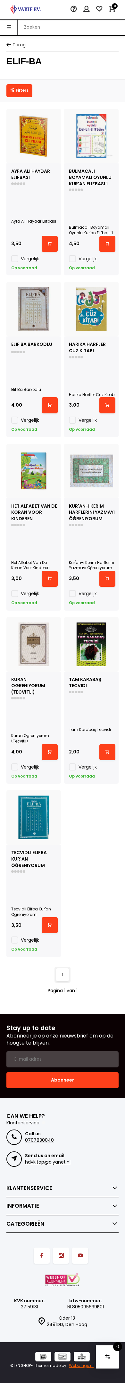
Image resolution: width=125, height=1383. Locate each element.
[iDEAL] (43, 1357)
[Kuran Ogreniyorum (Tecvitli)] (33, 644)
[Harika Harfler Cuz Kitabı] (91, 309)
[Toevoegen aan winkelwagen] (50, 244)
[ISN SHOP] (25, 9)
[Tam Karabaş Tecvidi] (91, 644)
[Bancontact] (62, 1357)
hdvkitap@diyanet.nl (48, 1162)
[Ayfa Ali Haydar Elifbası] (33, 136)
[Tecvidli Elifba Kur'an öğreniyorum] (33, 817)
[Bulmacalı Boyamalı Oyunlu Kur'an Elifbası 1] (91, 136)
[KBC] (82, 1357)
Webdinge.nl (81, 1365)
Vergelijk (30, 258)
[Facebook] (42, 1256)
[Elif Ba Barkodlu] (33, 309)
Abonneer (62, 1080)
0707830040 (39, 1140)
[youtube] (80, 1256)
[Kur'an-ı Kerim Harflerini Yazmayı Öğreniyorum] (91, 471)
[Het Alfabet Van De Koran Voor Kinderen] (33, 471)
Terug (19, 45)
